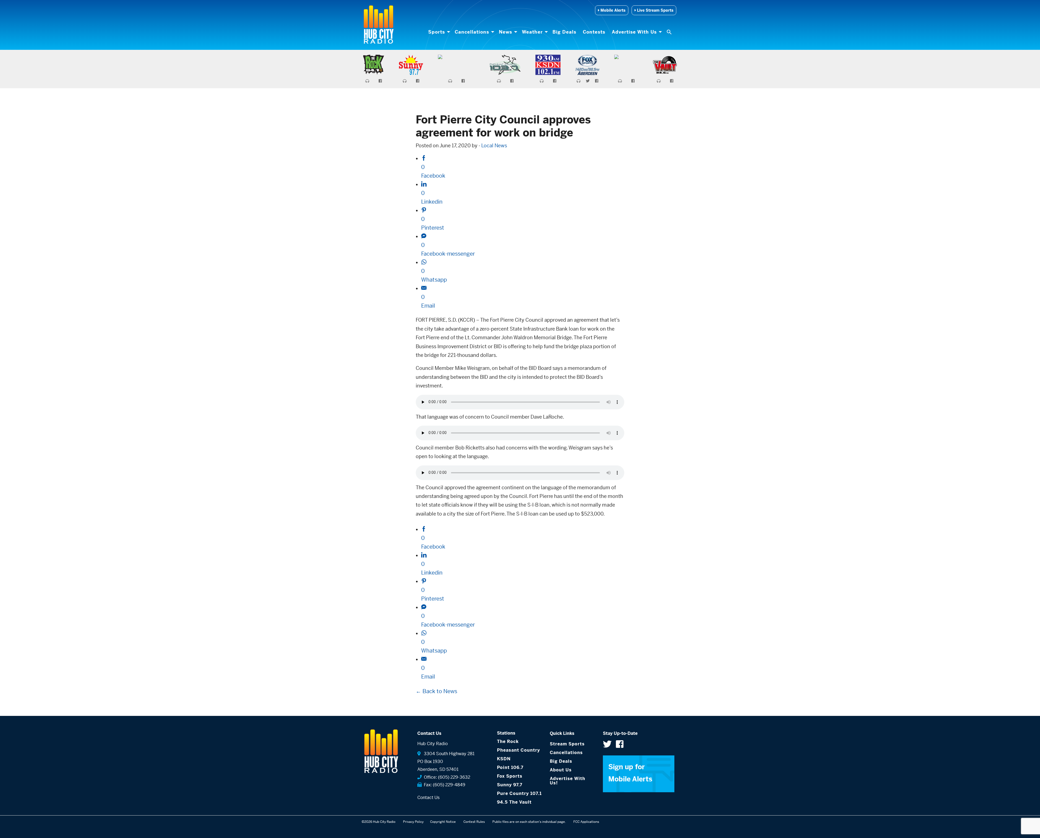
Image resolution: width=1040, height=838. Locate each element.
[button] (669, 32)
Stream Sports (567, 744)
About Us (561, 770)
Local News (494, 145)
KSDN (504, 759)
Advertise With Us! (567, 781)
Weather (532, 32)
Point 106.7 (510, 767)
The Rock (508, 741)
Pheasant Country (518, 750)
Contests (594, 32)
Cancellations (472, 32)
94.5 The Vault (514, 802)
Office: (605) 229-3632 (446, 777)
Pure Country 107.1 (519, 793)
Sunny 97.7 (509, 785)
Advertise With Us (634, 32)
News (505, 32)
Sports (436, 32)
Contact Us (428, 797)
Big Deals (564, 32)
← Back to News (436, 691)
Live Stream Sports (654, 10)
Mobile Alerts (612, 10)
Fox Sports (509, 776)
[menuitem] (438, 32)
